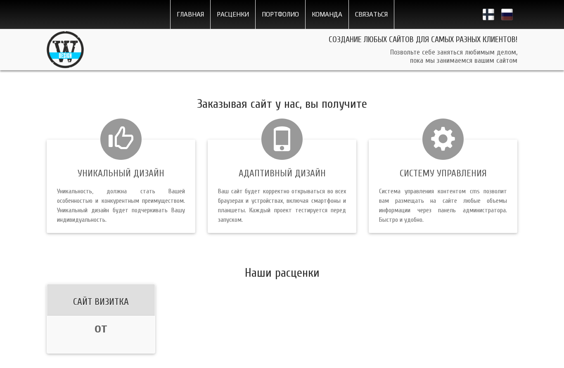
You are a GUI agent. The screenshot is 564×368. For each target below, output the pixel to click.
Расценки (233, 14)
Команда (327, 14)
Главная (190, 14)
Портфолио (280, 14)
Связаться (371, 14)
